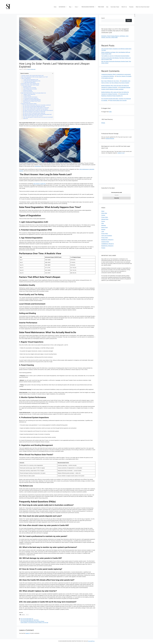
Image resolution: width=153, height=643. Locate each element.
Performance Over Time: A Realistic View (30, 83)
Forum (76, 6)
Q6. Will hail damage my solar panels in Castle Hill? (34, 111)
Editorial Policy (104, 219)
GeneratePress (91, 641)
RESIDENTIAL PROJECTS (107, 239)
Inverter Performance (28, 91)
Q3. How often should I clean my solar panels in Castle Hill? (36, 107)
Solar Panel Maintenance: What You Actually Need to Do (33, 93)
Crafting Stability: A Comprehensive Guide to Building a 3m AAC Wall (34, 622)
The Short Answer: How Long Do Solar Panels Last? (32, 75)
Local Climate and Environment (30, 89)
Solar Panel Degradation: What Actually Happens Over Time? (34, 76)
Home (55, 6)
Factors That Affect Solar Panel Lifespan (30, 85)
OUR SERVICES (62, 6)
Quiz (107, 6)
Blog (70, 6)
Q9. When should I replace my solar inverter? (33, 115)
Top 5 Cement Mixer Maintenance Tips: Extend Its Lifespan (32, 621)
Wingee (103, 122)
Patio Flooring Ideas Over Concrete (118, 100)
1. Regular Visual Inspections (29, 94)
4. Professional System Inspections (30, 98)
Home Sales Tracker (115, 6)
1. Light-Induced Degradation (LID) (30, 79)
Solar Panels (36, 619)
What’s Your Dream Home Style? (142, 6)
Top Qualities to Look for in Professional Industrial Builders (115, 55)
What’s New (104, 213)
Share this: (25, 118)
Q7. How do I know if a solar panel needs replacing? (34, 113)
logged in (27, 633)
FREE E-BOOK (101, 6)
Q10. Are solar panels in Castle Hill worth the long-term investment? (38, 117)
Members (103, 225)
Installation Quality (27, 86)
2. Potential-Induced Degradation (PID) (31, 81)
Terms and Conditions (106, 235)
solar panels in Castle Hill (39, 183)
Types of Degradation (26, 78)
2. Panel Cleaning (27, 95)
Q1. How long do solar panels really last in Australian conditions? (37, 105)
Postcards (131, 6)
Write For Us (124, 6)
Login (102, 231)
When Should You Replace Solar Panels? (32, 101)
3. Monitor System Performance (30, 97)
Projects (103, 247)
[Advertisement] (116, 171)
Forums (103, 221)
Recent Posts (104, 227)
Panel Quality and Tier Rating (29, 87)
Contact (103, 215)
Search (103, 18)
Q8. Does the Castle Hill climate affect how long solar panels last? (37, 114)
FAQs (102, 223)
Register (103, 229)
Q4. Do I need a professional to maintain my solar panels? (35, 109)
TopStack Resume (109, 138)
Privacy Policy (104, 217)
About (102, 211)
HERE (110, 111)
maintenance (38, 166)
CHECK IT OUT (121, 153)
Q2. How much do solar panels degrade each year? (34, 106)
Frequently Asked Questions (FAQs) (29, 103)
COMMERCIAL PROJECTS (107, 243)
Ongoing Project (105, 241)
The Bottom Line (26, 102)
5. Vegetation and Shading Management (32, 99)
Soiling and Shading (27, 90)
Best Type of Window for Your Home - (110, 81)
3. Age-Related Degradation (29, 82)
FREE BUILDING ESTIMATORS (88, 6)
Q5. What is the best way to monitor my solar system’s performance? (38, 110)
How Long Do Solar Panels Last (26, 618)
